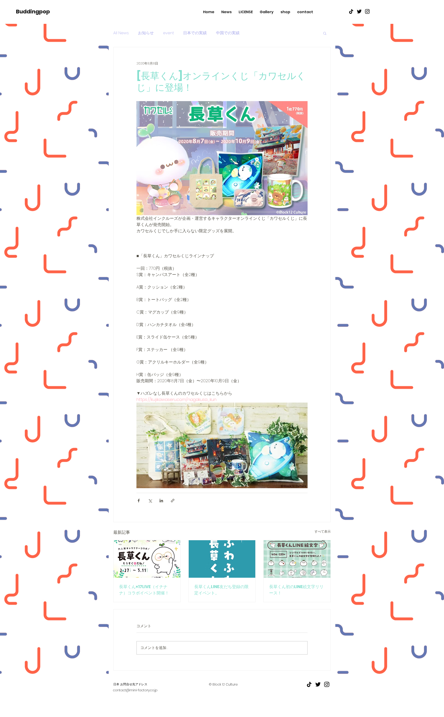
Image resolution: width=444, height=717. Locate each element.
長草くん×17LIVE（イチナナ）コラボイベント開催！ (144, 590)
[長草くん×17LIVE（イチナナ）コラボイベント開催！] (147, 559)
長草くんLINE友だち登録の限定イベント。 (221, 590)
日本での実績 (195, 33)
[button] (325, 33)
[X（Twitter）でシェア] (150, 500)
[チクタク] (351, 11)
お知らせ (146, 33)
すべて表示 (322, 531)
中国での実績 (228, 33)
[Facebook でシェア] (138, 500)
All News (121, 33)
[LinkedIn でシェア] (161, 500)
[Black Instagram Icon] (367, 11)
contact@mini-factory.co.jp (135, 690)
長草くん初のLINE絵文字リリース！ (296, 590)
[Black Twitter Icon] (359, 11)
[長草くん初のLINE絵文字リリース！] (297, 559)
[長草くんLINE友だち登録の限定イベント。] (222, 559)
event (168, 33)
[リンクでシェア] (172, 500)
